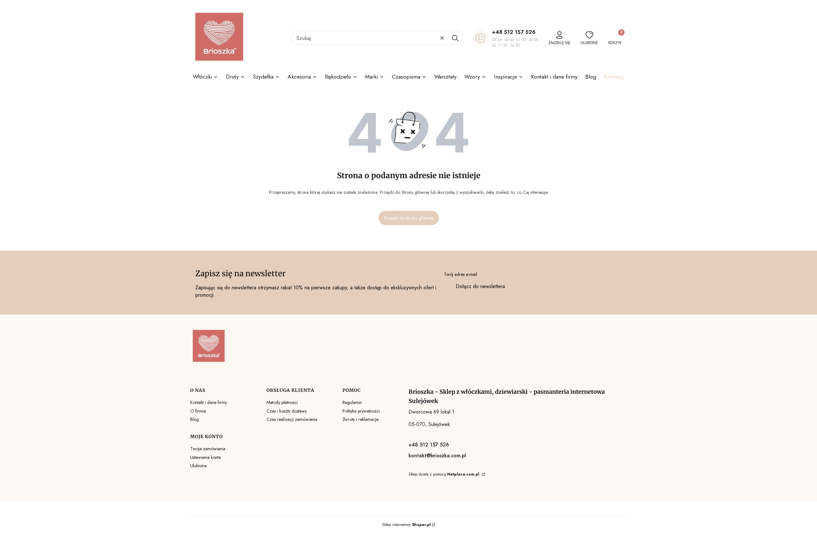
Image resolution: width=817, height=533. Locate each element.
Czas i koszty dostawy (286, 411)
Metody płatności (282, 402)
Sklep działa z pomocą (443, 474)
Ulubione (198, 465)
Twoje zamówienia (207, 448)
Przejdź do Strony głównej (408, 218)
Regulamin (352, 402)
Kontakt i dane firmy (208, 402)
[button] (455, 38)
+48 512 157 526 (514, 32)
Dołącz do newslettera (480, 286)
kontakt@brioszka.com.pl (437, 455)
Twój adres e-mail (460, 274)
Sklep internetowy (406, 525)
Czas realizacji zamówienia (291, 419)
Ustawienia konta (205, 457)
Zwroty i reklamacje (360, 419)
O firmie (198, 411)
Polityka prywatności (361, 411)
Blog (194, 419)
